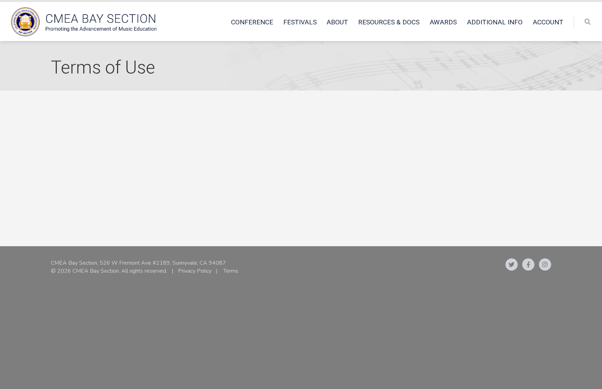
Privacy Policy (194, 271)
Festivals (300, 22)
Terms (230, 271)
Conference (252, 22)
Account (548, 22)
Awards (443, 22)
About (337, 22)
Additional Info (495, 22)
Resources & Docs (388, 22)
